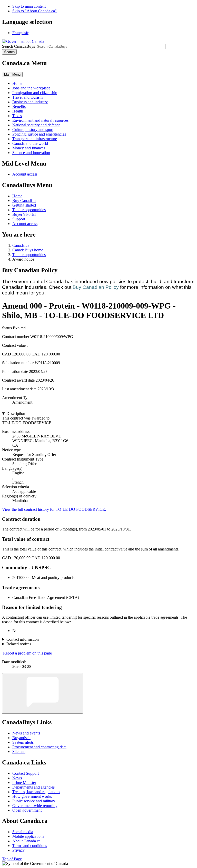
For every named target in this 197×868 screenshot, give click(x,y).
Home (17, 196)
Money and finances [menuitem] (28, 148)
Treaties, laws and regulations (36, 792)
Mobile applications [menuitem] (28, 836)
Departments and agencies (33, 787)
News (17, 778)
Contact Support (25, 773)
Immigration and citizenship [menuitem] (34, 92)
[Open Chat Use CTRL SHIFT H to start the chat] (42, 693)
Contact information (22, 639)
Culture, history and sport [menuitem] (32, 129)
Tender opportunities (29, 210)
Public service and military (33, 801)
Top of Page (12, 859)
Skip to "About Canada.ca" (34, 11)
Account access (24, 174)
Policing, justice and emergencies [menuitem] (39, 134)
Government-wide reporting (34, 805)
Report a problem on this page (27, 653)
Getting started (24, 205)
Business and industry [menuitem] (30, 102)
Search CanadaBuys (18, 46)
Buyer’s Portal (24, 214)
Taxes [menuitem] (17, 116)
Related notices (18, 644)
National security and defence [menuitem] (36, 125)
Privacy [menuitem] (18, 850)
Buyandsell (21, 738)
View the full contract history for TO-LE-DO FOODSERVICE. (54, 509)
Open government (27, 810)
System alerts (23, 742)
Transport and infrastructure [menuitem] (34, 139)
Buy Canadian (24, 200)
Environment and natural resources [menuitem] (40, 120)
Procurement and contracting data (39, 747)
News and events (26, 733)
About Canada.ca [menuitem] (26, 841)
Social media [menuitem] (22, 832)
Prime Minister (24, 782)
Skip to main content (29, 6)
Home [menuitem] (17, 83)
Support (18, 219)
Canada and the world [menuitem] (30, 143)
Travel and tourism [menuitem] (27, 97)
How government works (32, 796)
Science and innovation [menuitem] (31, 152)
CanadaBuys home (27, 250)
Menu (12, 74)
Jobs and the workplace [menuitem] (31, 88)
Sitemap (18, 751)
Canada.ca (20, 245)
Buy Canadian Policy (96, 287)
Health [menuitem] (17, 111)
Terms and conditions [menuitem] (29, 845)
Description (15, 413)
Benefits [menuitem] (19, 106)
